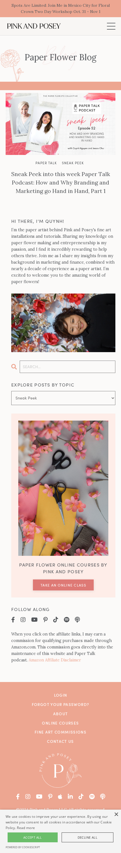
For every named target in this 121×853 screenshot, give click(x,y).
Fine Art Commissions (60, 732)
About (60, 713)
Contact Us (60, 741)
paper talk (46, 163)
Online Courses (60, 723)
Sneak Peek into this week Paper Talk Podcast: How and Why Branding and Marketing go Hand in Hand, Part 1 (60, 182)
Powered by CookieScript (23, 847)
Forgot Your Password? (60, 704)
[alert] (60, 831)
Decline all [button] (87, 837)
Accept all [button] (32, 837)
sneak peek (73, 163)
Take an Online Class (63, 585)
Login (60, 695)
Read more (26, 827)
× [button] (116, 814)
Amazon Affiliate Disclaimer (55, 660)
